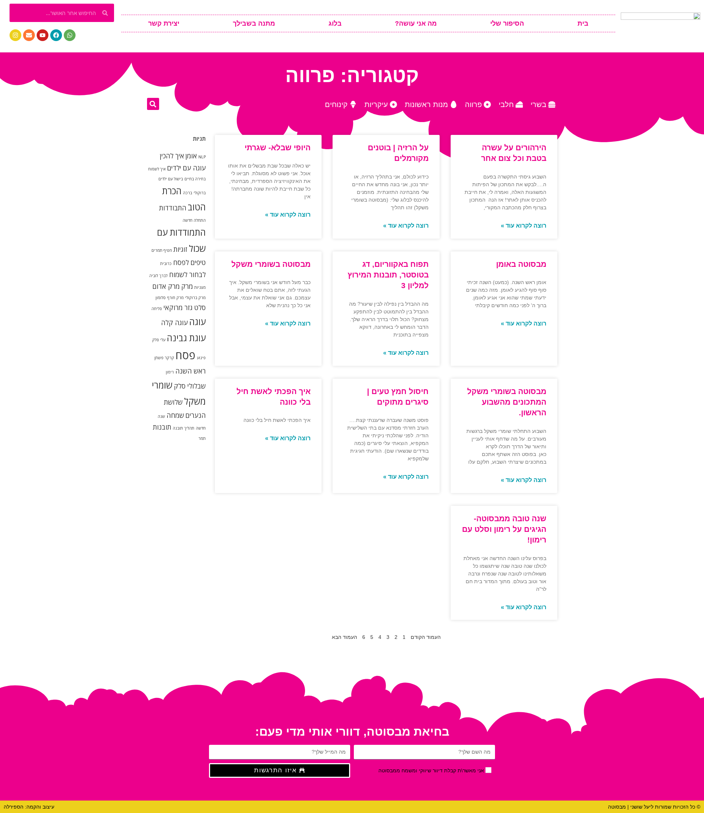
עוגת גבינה (186, 338)
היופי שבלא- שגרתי (278, 147)
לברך (164, 275)
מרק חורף (175, 297)
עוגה (197, 322)
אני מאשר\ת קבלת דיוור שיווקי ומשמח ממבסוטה (431, 770)
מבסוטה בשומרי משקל (271, 264)
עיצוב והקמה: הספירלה (29, 807)
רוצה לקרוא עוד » (523, 225)
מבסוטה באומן (521, 264)
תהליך (189, 428)
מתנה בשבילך (254, 23)
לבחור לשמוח (187, 274)
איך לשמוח (157, 169)
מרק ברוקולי (195, 297)
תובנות (162, 427)
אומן (191, 155)
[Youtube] (42, 35)
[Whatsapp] (70, 35)
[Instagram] (15, 35)
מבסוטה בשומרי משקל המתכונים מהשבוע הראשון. (506, 402)
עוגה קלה (174, 322)
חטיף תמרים (161, 250)
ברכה (187, 192)
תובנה (178, 428)
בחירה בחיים (195, 178)
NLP (202, 156)
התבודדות (172, 207)
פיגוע (201, 357)
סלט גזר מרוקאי (185, 307)
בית (583, 23)
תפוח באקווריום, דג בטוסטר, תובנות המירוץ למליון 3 (388, 275)
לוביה (153, 275)
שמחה (175, 415)
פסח (185, 355)
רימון (170, 372)
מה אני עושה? (416, 23)
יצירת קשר (163, 23)
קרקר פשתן (164, 357)
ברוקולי (200, 192)
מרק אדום (166, 286)
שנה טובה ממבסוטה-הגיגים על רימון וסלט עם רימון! (504, 529)
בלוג (335, 23)
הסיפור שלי (507, 23)
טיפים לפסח (189, 262)
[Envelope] (29, 35)
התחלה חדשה (194, 220)
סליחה (156, 308)
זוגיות (180, 249)
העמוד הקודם (426, 637)
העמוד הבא (344, 637)
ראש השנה (190, 371)
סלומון (160, 297)
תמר (202, 438)
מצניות (200, 287)
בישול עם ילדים (170, 178)
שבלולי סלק (190, 386)
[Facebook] (56, 35)
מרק (187, 286)
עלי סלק (158, 339)
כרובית (166, 263)
